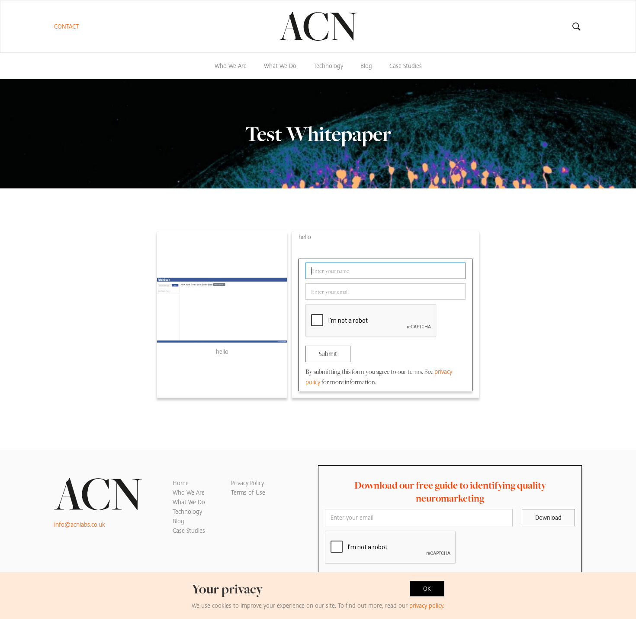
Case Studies (405, 65)
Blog (366, 65)
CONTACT (66, 26)
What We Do (280, 65)
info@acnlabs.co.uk (79, 524)
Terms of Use (248, 492)
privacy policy (426, 605)
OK (427, 588)
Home (181, 483)
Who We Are (231, 65)
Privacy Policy (247, 483)
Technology (328, 65)
